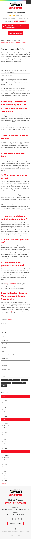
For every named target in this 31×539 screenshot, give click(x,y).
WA (13, 380)
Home (2, 40)
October (6, 427)
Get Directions (15, 523)
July (4, 402)
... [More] (3, 483)
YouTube (18, 519)
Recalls (4, 347)
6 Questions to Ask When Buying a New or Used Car (14, 42)
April (5, 409)
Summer (4, 385)
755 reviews (19, 15)
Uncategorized (6, 369)
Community (5, 340)
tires (3, 362)
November (6, 425)
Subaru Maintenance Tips (8, 354)
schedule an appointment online (12, 311)
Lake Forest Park (6, 380)
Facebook (9, 519)
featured (10, 319)
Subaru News (17, 40)
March (5, 411)
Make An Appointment (15, 33)
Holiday (24, 382)
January (5, 416)
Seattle (17, 380)
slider (3, 351)
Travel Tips (4, 365)
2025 (3, 419)
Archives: (4, 393)
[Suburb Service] (15, 5)
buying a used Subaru (10, 283)
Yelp (15, 519)
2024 (3, 451)
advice (4, 336)
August (5, 400)
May (5, 407)
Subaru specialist (6, 382)
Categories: (5, 333)
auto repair (24, 380)
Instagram (21, 519)
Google (12, 519)
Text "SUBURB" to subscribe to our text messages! (15, 26)
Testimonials (5, 358)
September (6, 430)
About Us (9, 40)
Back (4, 324)
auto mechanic (16, 382)
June (5, 404)
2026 (3, 396)
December (6, 423)
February (6, 414)
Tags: (3, 376)
